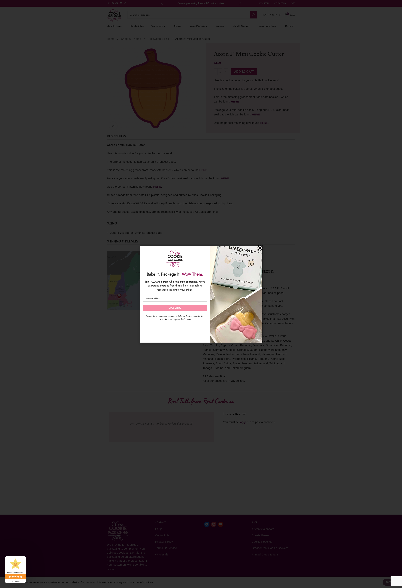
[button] (259, 248)
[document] (201, 294)
